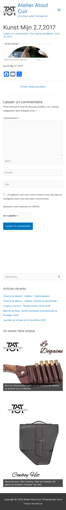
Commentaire (11, 118)
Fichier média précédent (33, 86)
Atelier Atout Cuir (33, 8)
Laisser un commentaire (15, 33)
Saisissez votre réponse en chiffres (21, 206)
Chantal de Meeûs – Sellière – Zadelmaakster (26, 296)
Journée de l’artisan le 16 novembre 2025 (24, 320)
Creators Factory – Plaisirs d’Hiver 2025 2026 (26, 306)
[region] (33, 364)
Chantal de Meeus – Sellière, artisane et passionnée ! (30, 301)
